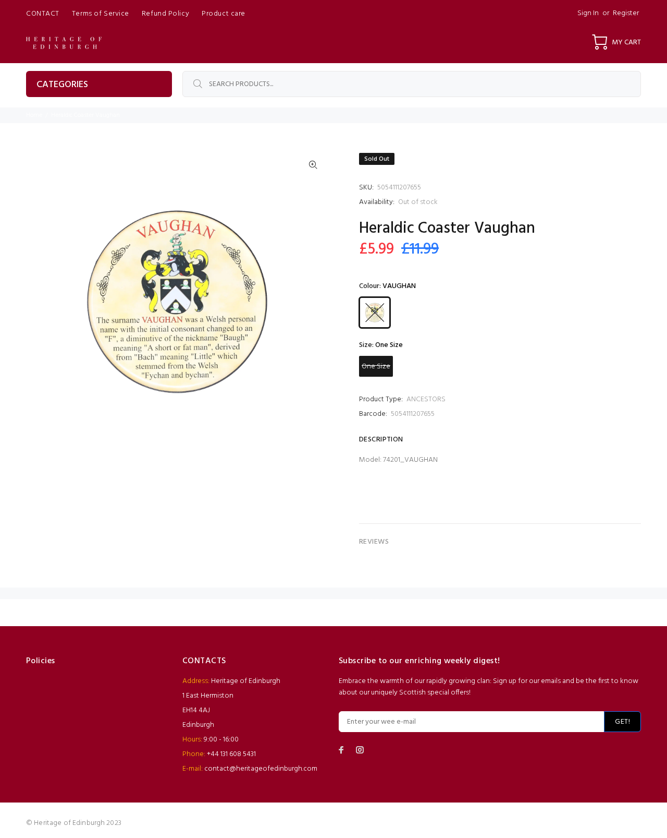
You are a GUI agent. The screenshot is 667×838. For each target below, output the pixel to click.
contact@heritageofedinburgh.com (260, 769)
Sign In (588, 13)
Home (34, 115)
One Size (376, 367)
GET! (622, 722)
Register (626, 13)
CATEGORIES (62, 84)
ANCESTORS (426, 399)
